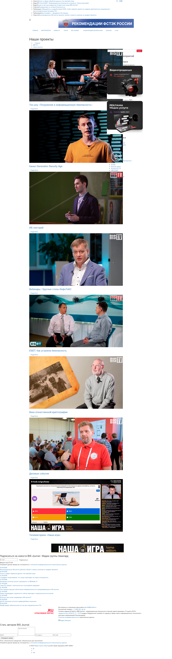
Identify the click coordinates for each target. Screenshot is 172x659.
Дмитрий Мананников (118, 143)
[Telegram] (119, 1)
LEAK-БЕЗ (109, 30)
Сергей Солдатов (116, 182)
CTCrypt (113, 175)
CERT (113, 184)
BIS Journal (114, 180)
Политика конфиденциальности (68, 617)
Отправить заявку (7, 638)
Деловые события (39, 473)
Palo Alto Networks (117, 155)
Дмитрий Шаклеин (117, 188)
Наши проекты (38, 47)
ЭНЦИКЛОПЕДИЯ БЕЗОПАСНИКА (93, 30)
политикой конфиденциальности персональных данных (48, 564)
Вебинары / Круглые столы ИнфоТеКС (50, 289)
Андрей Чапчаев (116, 179)
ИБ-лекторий (36, 227)
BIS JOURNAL (75, 30)
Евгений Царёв (116, 167)
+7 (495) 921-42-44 (79, 609)
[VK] (121, 1)
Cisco (112, 186)
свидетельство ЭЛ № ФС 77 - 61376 (70, 613)
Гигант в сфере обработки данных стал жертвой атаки (56, 1)
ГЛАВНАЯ (35, 30)
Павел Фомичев (116, 147)
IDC (112, 159)
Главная (37, 43)
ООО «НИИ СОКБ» (117, 141)
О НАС (117, 30)
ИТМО (113, 163)
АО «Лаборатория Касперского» (121, 161)
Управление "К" (116, 169)
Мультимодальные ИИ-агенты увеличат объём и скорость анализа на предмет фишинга (67, 15)
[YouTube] (118, 1)
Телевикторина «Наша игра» (45, 535)
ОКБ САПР (114, 171)
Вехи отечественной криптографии (48, 412)
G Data (113, 165)
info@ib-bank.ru (91, 607)
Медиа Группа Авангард (42, 646)
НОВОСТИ (57, 30)
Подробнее (34, 109)
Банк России (115, 149)
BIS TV (35, 45)
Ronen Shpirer (115, 173)
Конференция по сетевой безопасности (52, 7)
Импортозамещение (117, 177)
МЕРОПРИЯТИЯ (46, 30)
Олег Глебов (115, 151)
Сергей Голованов (117, 153)
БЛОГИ (66, 30)
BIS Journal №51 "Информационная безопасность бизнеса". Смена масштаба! (63, 3)
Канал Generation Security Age (45, 166)
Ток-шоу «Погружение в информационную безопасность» (61, 104)
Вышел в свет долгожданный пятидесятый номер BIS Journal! (57, 5)
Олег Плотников (116, 157)
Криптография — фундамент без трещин (54, 13)
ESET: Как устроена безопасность (48, 350)
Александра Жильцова (118, 145)
